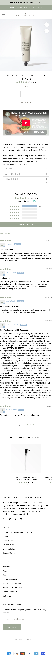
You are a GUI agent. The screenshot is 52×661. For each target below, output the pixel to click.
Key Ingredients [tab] (15, 174)
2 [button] (23, 424)
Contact (6, 536)
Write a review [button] (26, 224)
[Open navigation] (3, 14)
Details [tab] (9, 169)
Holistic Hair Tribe (19, 2)
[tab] (26, 182)
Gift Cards (7, 596)
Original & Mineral (10, 579)
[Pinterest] (15, 518)
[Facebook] (4, 518)
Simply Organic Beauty (12, 583)
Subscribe (12, 627)
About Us (6, 567)
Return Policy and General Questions (17, 532)
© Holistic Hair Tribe (26, 639)
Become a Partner (10, 592)
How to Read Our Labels (12, 587)
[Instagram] (10, 518)
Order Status (8, 541)
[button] (22, 82)
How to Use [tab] (12, 179)
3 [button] (27, 424)
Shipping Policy (9, 549)
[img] (5, 240)
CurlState (35, 2)
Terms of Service (9, 553)
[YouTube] (21, 518)
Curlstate (6, 575)
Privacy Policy (8, 545)
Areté (5, 571)
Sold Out (26, 103)
